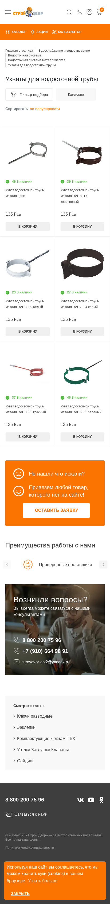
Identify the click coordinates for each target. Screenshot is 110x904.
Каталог (19, 32)
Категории (76, 94)
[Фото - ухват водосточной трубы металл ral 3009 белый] (28, 264)
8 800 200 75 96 (42, 640)
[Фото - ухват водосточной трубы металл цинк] (28, 153)
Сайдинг (25, 761)
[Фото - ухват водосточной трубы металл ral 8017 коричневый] (83, 153)
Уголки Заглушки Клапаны (43, 749)
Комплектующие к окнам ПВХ (46, 738)
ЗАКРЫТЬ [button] (20, 893)
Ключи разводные (35, 716)
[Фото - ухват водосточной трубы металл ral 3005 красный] (28, 369)
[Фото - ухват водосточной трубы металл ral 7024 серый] (83, 264)
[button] (7, 564)
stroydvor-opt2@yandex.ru (45, 662)
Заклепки (26, 727)
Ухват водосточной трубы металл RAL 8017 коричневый (80, 196)
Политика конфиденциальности (29, 847)
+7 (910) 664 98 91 (45, 651)
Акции (42, 32)
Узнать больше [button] (42, 880)
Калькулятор (69, 32)
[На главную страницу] (28, 12)
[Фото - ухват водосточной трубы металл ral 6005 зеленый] (83, 369)
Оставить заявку (56, 510)
